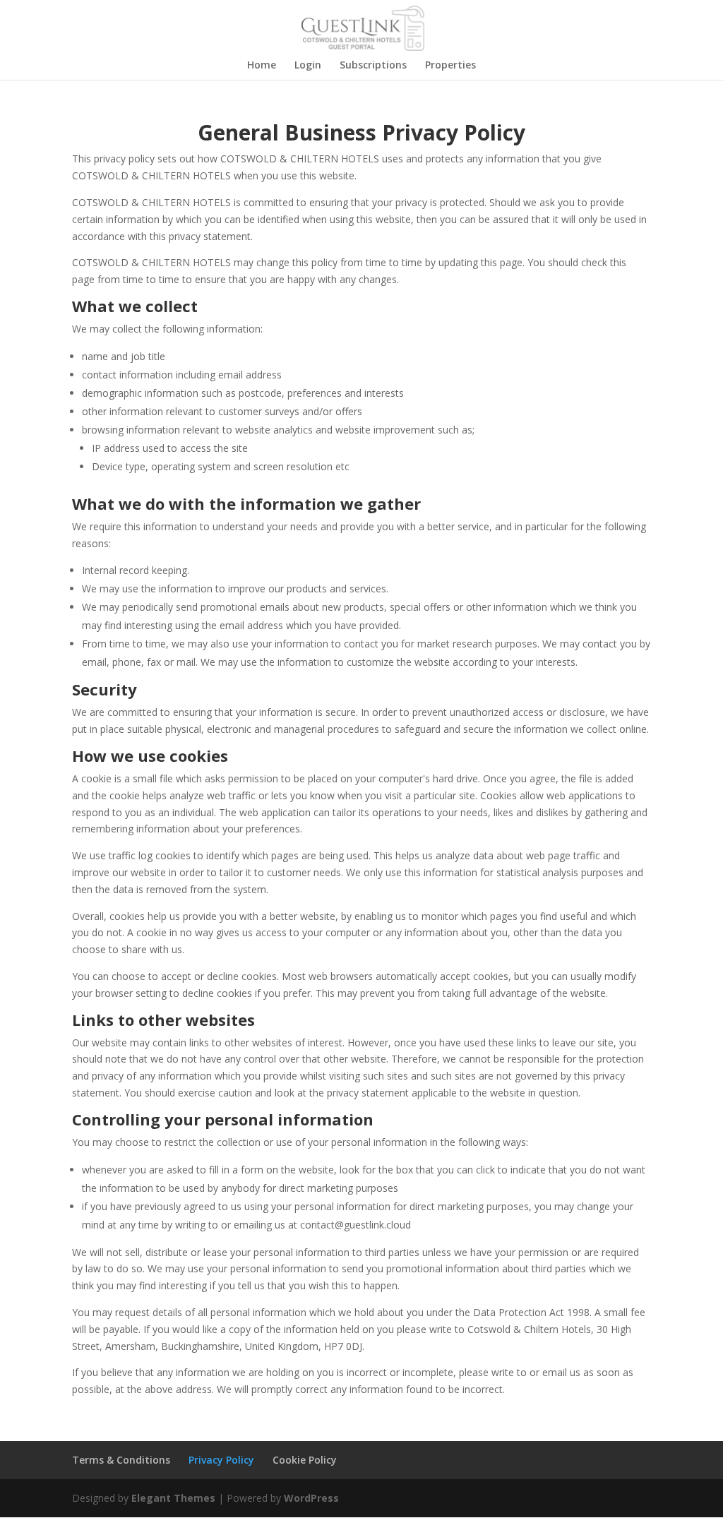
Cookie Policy (305, 1459)
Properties (450, 65)
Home (261, 65)
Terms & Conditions (121, 1459)
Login (307, 65)
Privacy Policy (221, 1459)
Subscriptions (373, 65)
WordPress (311, 1498)
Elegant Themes (173, 1498)
